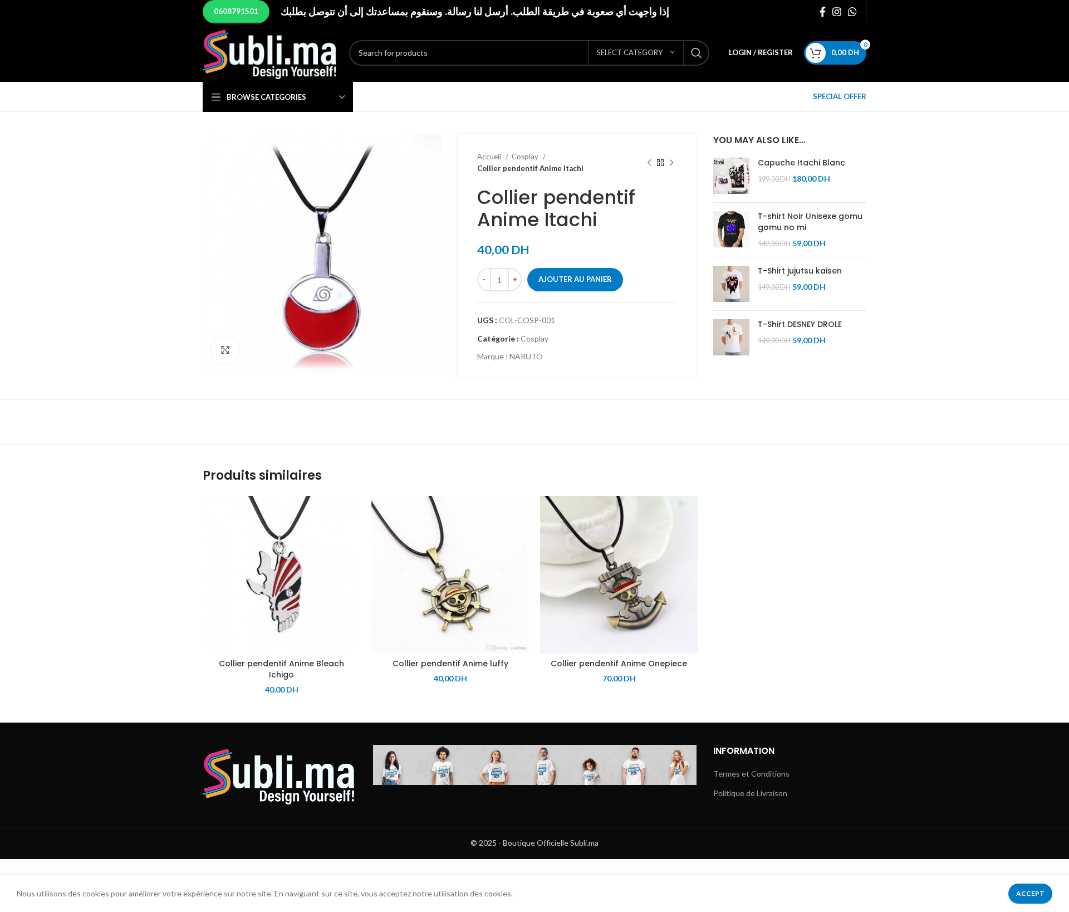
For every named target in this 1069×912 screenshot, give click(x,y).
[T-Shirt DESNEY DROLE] (731, 337)
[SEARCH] (696, 53)
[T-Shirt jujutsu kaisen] (731, 284)
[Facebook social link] (822, 11)
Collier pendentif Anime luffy (450, 663)
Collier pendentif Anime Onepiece (619, 663)
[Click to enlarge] (225, 350)
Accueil (490, 156)
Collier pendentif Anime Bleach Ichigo (281, 669)
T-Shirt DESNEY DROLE (800, 324)
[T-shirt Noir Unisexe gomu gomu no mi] (731, 229)
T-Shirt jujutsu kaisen (800, 271)
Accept (1030, 893)
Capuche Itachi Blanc (801, 163)
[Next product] (671, 162)
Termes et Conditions (751, 773)
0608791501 (236, 11)
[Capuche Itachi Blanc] (731, 176)
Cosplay (526, 156)
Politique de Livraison (750, 793)
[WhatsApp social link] (852, 11)
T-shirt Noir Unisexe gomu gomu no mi (810, 222)
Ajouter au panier (575, 279)
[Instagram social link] (837, 11)
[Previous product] (649, 162)
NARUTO (526, 356)
